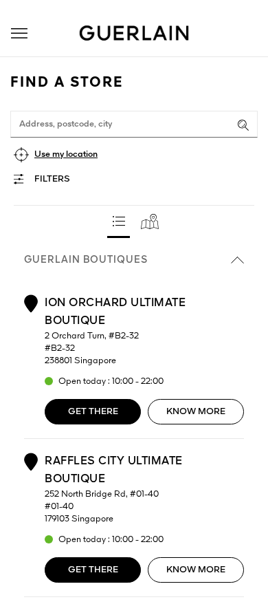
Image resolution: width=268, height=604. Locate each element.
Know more (195, 411)
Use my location (66, 154)
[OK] (243, 125)
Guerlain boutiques (86, 260)
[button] (19, 33)
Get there (93, 411)
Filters (52, 179)
